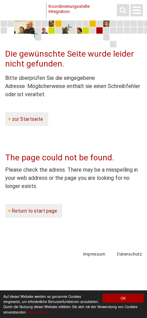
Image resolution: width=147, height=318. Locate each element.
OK (123, 298)
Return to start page (34, 211)
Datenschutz (129, 254)
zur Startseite (27, 119)
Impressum (94, 254)
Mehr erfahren (39, 312)
